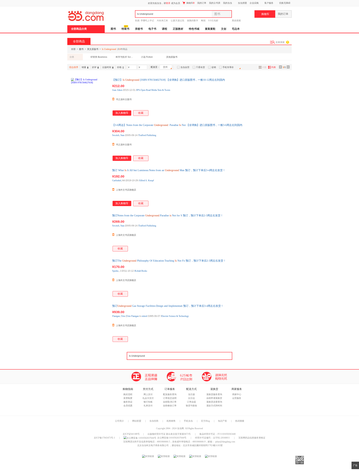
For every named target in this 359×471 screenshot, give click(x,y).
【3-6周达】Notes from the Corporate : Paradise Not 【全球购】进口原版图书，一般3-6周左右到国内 (177, 125)
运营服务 (236, 398)
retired (144, 316)
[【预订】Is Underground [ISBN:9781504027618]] (89, 96)
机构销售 (171, 421)
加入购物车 (121, 113)
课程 (164, 28)
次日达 (191, 398)
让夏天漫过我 (177, 20)
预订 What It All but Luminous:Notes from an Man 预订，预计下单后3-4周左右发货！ (168, 170)
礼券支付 (148, 405)
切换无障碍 (284, 3)
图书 (113, 28)
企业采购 (254, 3)
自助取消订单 (170, 402)
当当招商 (153, 421)
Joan (114, 90)
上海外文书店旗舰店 (126, 190)
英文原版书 (92, 49)
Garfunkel (116, 180)
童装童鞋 (210, 28)
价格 (119, 67)
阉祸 (203, 20)
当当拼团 (242, 3)
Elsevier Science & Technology (175, 316)
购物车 (190, 3)
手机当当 (188, 421)
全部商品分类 (79, 28)
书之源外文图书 (124, 99)
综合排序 (73, 67)
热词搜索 (239, 421)
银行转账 (148, 402)
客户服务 (268, 3)
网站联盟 (136, 421)
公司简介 (119, 421)
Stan (122, 135)
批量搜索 (280, 42)
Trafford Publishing (147, 135)
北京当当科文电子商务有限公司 (153, 445)
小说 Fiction (147, 57)
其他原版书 (171, 57)
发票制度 (127, 398)
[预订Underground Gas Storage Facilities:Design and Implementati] (89, 323)
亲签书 (139, 28)
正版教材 (178, 28)
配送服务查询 (170, 394)
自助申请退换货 (214, 398)
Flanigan (116, 316)
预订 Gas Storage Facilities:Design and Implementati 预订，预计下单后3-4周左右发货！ (167, 306)
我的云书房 (214, 3)
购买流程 (127, 394)
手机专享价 (228, 67)
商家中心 (236, 394)
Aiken (119, 90)
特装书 (125, 28)
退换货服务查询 (214, 394)
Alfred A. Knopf (146, 180)
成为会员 (175, 3)
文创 (223, 28)
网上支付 (148, 394)
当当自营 (184, 67)
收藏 (140, 113)
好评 (94, 67)
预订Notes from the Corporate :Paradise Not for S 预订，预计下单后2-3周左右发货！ (167, 215)
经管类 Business (98, 57)
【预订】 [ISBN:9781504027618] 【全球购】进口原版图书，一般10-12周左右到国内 (168, 79)
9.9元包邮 (213, 20)
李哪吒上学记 (147, 20)
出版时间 (106, 67)
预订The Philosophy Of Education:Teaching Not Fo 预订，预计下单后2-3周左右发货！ (169, 260)
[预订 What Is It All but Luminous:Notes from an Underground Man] (89, 187)
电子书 (152, 28)
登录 (168, 3)
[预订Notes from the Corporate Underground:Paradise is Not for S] (89, 232)
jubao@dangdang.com (225, 441)
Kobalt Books (141, 271)
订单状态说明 (170, 398)
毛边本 (236, 28)
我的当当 (227, 3)
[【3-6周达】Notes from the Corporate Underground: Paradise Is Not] (89, 142)
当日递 (191, 394)
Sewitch (115, 135)
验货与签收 (191, 405)
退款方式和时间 (214, 405)
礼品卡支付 (148, 398)
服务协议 (127, 402)
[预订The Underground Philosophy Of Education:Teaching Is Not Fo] (89, 277)
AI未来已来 (162, 20)
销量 (84, 67)
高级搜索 (236, 20)
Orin (123, 316)
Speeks (115, 271)
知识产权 (223, 421)
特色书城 (194, 28)
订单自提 (191, 402)
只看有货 (200, 67)
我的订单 (201, 3)
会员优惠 (127, 405)
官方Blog (205, 421)
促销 (213, 67)
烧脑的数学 (192, 20)
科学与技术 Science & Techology (125, 57)
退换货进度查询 (214, 402)
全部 (73, 49)
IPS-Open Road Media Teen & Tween (153, 90)
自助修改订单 (170, 405)
